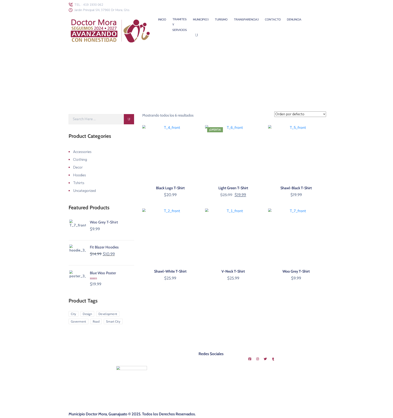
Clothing (80, 159)
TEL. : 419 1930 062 (88, 5)
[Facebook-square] (250, 359)
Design (87, 314)
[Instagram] (258, 359)
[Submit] (129, 119)
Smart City (113, 321)
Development (107, 314)
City (73, 314)
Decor (78, 167)
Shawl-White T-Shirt (170, 271)
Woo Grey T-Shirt (296, 271)
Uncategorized (84, 190)
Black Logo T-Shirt (170, 188)
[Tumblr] (273, 359)
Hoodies (79, 175)
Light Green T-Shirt (233, 188)
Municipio (200, 20)
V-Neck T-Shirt (233, 271)
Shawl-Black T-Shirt (296, 188)
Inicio (162, 20)
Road (96, 321)
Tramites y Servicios (179, 24)
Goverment (78, 321)
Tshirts (78, 183)
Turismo (221, 20)
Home (74, 86)
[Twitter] (265, 359)
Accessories (82, 152)
